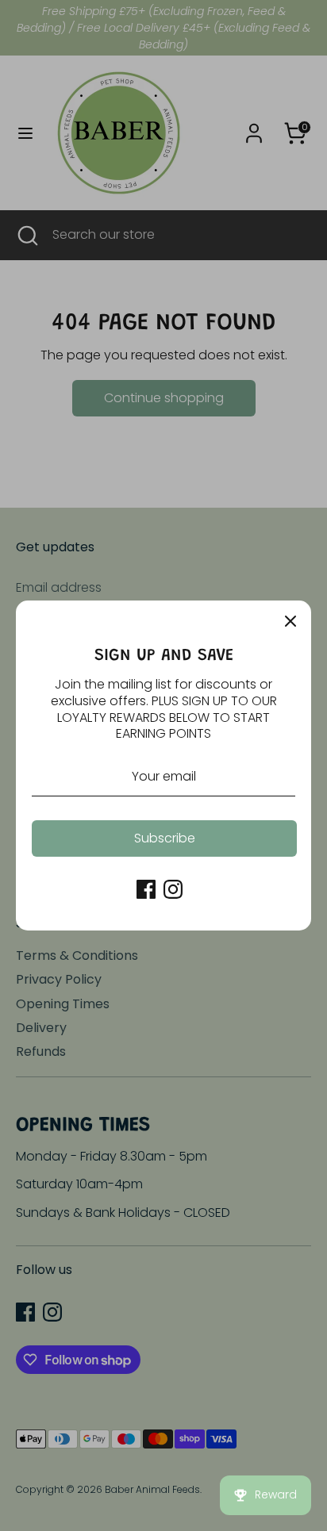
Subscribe (164, 838)
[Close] (290, 621)
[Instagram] (173, 889)
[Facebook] (146, 889)
